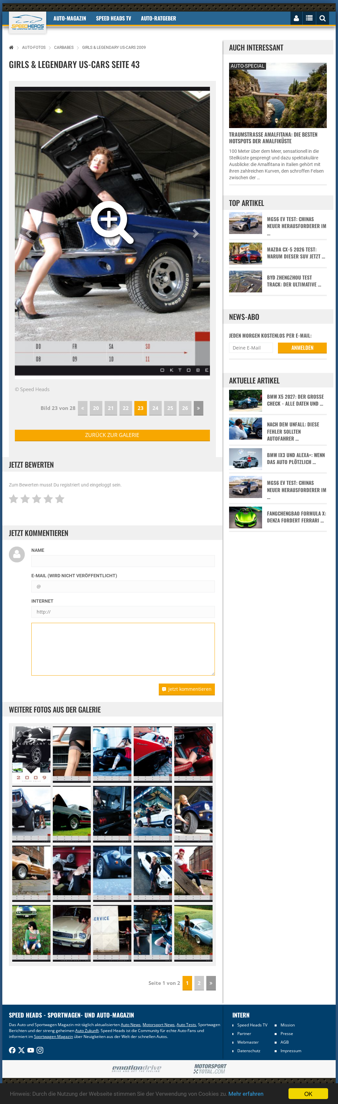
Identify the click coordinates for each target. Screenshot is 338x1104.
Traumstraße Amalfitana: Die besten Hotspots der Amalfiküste (273, 137)
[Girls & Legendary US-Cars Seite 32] (31, 933)
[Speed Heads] (27, 23)
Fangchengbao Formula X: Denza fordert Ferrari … (296, 517)
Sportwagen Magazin (53, 1036)
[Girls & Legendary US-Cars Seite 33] (112, 933)
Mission (288, 1025)
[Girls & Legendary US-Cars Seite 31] (193, 874)
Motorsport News (159, 1024)
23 (141, 408)
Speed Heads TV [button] (113, 18)
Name (37, 550)
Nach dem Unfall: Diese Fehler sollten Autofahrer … (293, 431)
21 (111, 408)
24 (155, 408)
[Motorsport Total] (210, 1069)
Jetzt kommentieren (190, 689)
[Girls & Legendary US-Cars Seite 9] (153, 814)
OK (308, 1093)
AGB (285, 1042)
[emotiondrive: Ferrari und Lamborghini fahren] (136, 1069)
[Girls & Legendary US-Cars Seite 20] (193, 814)
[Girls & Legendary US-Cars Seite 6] (31, 814)
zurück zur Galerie (112, 435)
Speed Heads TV (252, 1025)
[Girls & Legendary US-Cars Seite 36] (193, 933)
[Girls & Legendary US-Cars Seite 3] (72, 755)
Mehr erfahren (245, 1093)
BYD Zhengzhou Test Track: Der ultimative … (294, 281)
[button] (29, 233)
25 (170, 408)
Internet (42, 601)
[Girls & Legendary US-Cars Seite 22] (72, 874)
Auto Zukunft (87, 1030)
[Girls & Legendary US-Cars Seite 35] (153, 933)
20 (96, 408)
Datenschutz (248, 1051)
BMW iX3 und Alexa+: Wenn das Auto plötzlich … (296, 458)
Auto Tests (186, 1024)
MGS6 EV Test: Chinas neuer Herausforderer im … (296, 226)
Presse (287, 1033)
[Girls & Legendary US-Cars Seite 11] (72, 933)
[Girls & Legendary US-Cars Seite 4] (153, 755)
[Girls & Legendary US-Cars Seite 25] (112, 874)
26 (185, 408)
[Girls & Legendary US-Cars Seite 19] (193, 755)
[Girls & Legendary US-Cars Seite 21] (31, 874)
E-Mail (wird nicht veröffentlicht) (74, 575)
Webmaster (248, 1042)
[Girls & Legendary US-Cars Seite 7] (72, 814)
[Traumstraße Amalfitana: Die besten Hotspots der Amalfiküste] (278, 94)
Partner (244, 1033)
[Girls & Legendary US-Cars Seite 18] (112, 755)
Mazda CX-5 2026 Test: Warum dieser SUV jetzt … (296, 253)
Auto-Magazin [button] (69, 18)
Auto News (131, 1024)
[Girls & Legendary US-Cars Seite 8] (112, 814)
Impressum (291, 1051)
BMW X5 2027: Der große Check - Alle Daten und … (295, 400)
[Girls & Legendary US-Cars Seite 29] (153, 874)
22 (126, 408)
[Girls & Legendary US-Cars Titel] (31, 755)
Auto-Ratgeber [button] (158, 18)
